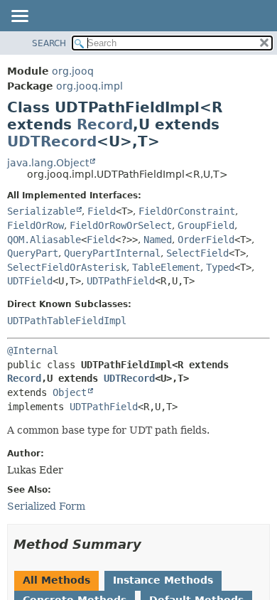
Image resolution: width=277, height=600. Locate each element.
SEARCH (49, 43)
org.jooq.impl (89, 86)
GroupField (206, 225)
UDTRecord (52, 141)
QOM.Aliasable (44, 239)
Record (105, 124)
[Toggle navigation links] (19, 17)
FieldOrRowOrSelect (121, 225)
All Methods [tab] (56, 580)
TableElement (166, 267)
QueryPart (32, 253)
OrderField (206, 239)
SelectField (197, 253)
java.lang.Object (48, 162)
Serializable (41, 211)
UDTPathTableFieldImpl (66, 320)
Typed (220, 267)
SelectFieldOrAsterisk (66, 267)
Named (157, 239)
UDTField (30, 280)
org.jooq (73, 71)
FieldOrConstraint (186, 211)
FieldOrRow (35, 225)
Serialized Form (46, 506)
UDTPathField (121, 280)
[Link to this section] (151, 544)
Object (70, 392)
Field (101, 211)
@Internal (32, 350)
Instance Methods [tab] (163, 580)
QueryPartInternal (112, 253)
